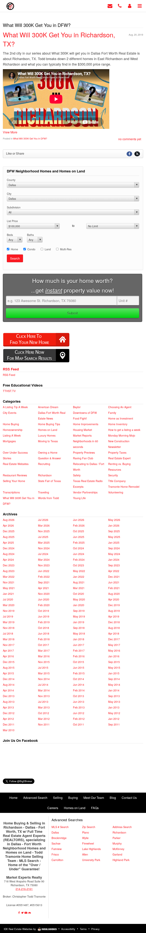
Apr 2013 (8, 707)
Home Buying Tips (49, 424)
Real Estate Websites (16, 464)
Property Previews (84, 452)
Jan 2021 (8, 594)
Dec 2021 (114, 576)
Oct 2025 (78, 531)
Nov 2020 (44, 594)
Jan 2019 (78, 622)
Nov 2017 (8, 645)
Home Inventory (117, 424)
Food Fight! (80, 418)
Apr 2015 (8, 673)
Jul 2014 (43, 684)
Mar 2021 (79, 588)
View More (10, 132)
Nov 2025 (44, 531)
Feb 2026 (79, 525)
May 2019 (79, 616)
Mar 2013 (44, 707)
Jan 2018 (78, 639)
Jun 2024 (78, 554)
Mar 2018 (8, 639)
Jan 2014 (113, 690)
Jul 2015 (43, 667)
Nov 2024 (44, 548)
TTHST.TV (9, 391)
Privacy (95, 929)
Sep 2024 (114, 548)
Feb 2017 (79, 650)
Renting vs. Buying (119, 464)
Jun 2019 (43, 616)
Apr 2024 (8, 559)
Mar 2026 (44, 525)
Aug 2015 (8, 667)
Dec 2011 (8, 724)
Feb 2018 (44, 639)
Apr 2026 (8, 525)
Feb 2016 (79, 656)
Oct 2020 (78, 594)
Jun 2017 (78, 645)
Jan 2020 (78, 605)
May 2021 (9, 588)
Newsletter (114, 447)
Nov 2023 (44, 565)
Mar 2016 (44, 656)
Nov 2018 (8, 628)
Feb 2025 (79, 542)
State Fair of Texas (49, 481)
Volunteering (115, 492)
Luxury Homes (47, 435)
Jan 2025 (113, 542)
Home (14, 249)
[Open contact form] (110, 5)
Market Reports (82, 435)
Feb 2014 (79, 690)
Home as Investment (120, 418)
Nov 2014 (44, 679)
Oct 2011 (78, 724)
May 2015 (114, 667)
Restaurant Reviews (15, 475)
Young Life (79, 498)
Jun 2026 (78, 520)
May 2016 (114, 650)
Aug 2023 (8, 571)
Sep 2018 (79, 628)
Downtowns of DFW (85, 413)
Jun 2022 (43, 571)
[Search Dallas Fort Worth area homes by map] (36, 355)
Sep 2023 (114, 565)
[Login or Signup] (129, 5)
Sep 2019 (79, 611)
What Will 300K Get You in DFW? (30, 138)
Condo (31, 249)
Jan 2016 (113, 656)
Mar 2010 (8, 730)
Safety (77, 475)
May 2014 (114, 684)
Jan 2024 (113, 559)
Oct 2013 (78, 696)
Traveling (43, 492)
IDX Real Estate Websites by (20, 929)
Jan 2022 (78, 576)
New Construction (118, 441)
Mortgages (9, 441)
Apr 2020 (113, 599)
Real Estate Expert (119, 458)
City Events (9, 413)
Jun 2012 (78, 713)
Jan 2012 (113, 719)
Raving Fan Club (83, 458)
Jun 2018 (43, 633)
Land (48, 249)
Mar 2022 (8, 576)
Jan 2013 (113, 707)
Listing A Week (12, 435)
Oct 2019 (43, 611)
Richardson (45, 475)
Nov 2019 (8, 611)
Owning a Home (47, 452)
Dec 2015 (8, 662)
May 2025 (114, 537)
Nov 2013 (44, 696)
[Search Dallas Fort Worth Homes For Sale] (36, 339)
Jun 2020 (43, 599)
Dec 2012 (8, 713)
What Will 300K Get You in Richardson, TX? (59, 39)
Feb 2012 (79, 719)
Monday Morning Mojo (121, 435)
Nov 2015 (44, 662)
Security (113, 475)
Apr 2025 (8, 542)
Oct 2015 (78, 662)
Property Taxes (117, 452)
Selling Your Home (14, 481)
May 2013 (114, 702)
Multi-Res (65, 249)
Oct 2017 (43, 645)
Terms (83, 929)
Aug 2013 (8, 702)
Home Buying (11, 424)
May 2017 (114, 645)
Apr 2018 (113, 633)
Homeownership (12, 430)
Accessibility (68, 929)
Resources (114, 469)
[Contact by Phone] (120, 5)
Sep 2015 (114, 662)
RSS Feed (11, 369)
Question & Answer (49, 458)
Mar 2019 (8, 622)
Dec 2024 (8, 548)
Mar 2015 (44, 673)
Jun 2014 (78, 684)
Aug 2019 (114, 611)
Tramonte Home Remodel (123, 486)
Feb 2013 (79, 707)
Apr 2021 (43, 588)
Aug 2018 (114, 628)
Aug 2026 (8, 520)
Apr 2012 (8, 719)
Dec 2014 (8, 679)
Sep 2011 (114, 724)
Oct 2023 (78, 565)
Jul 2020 (8, 599)
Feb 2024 (79, 559)
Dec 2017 (114, 639)
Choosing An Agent (119, 407)
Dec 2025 (8, 531)
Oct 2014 (78, 679)
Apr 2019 (113, 616)
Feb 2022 (44, 576)
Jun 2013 (78, 702)
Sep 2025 (114, 531)
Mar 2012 (44, 719)
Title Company (117, 481)
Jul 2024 (43, 554)
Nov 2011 (44, 724)
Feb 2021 (114, 588)
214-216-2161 (24, 889)
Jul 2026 (43, 520)
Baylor (77, 407)
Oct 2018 (43, 628)
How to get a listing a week (124, 430)
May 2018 (79, 633)
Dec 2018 (114, 622)
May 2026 (114, 520)
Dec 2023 (8, 565)
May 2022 (79, 571)
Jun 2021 (113, 582)
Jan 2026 (113, 525)
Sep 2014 (114, 679)
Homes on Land (47, 430)
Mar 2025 (44, 542)
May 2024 (114, 554)
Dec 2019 (114, 605)
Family (112, 413)
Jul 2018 (8, 633)
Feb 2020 (44, 605)
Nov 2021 (8, 582)
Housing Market (82, 430)
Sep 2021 (44, 582)
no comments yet (129, 139)
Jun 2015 (78, 667)
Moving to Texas (48, 441)
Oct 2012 (43, 713)
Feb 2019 (44, 622)
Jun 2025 (78, 537)
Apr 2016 (8, 656)
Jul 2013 (43, 702)
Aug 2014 (8, 684)
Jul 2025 (43, 537)
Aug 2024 (8, 554)
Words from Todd (48, 498)
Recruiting (44, 464)
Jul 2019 (8, 616)
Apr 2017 (8, 650)
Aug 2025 (8, 537)
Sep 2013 (114, 696)
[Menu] (140, 5)
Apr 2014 (8, 690)
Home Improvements (85, 424)
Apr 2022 (113, 571)
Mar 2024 (44, 559)
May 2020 (79, 599)
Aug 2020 (114, 594)
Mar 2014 (44, 690)
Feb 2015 (79, 673)
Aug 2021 (79, 582)
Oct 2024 (78, 548)
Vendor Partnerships (85, 492)
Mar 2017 (44, 650)
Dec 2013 (8, 696)
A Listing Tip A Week (15, 407)
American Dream (48, 407)
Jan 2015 (113, 673)
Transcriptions (11, 492)
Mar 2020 (8, 605)
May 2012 (114, 713)
